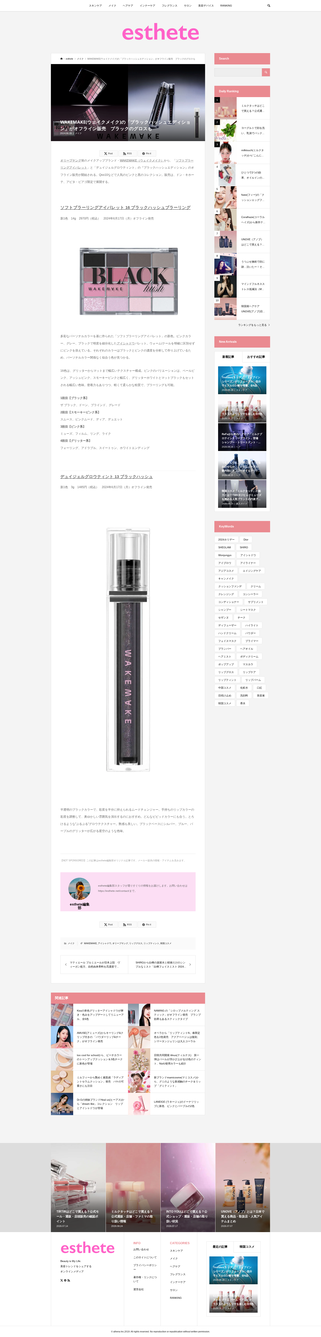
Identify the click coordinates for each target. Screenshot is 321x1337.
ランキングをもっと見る (252, 324)
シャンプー (224, 609)
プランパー (224, 648)
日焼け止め (224, 695)
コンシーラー (250, 594)
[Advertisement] (242, 771)
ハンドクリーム (227, 633)
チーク (241, 617)
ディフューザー (227, 625)
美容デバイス (206, 5)
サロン (188, 5)
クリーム (256, 586)
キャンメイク (226, 578)
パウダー (250, 633)
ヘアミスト (224, 656)
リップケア (249, 672)
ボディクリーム (249, 656)
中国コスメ (224, 687)
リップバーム (253, 679)
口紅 (259, 687)
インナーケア (147, 5)
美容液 (261, 695)
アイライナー (248, 562)
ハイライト (251, 625)
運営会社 (138, 1289)
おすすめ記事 (256, 356)
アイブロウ (224, 562)
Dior (246, 539)
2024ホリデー (226, 539)
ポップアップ (226, 664)
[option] (78, 1187)
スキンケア (95, 5)
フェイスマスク (227, 640)
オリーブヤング (120, 943)
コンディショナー (228, 601)
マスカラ (248, 664)
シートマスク (248, 609)
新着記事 (228, 356)
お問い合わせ (141, 1249)
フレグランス (169, 5)
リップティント (151, 943)
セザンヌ (223, 617)
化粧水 (244, 687)
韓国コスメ (165, 943)
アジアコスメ (226, 570)
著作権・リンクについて (145, 1279)
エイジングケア (252, 570)
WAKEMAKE (90, 943)
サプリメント (256, 601)
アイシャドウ (104, 943)
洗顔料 (244, 695)
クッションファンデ (230, 586)
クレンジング (226, 594)
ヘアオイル (246, 648)
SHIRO (244, 547)
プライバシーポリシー (145, 1267)
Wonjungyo (224, 555)
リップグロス (135, 943)
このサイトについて (145, 1257)
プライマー (251, 640)
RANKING (226, 5)
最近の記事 (220, 1246)
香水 (242, 703)
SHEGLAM (224, 547)
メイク (112, 5)
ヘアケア (128, 5)
